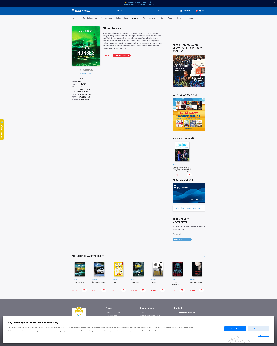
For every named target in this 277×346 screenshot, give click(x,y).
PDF (90, 74)
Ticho (114, 282)
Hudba (118, 18)
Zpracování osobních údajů (150, 315)
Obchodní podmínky (114, 312)
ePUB (84, 74)
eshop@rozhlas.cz (187, 312)
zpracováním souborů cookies (47, 331)
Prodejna (190, 18)
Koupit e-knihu (120, 56)
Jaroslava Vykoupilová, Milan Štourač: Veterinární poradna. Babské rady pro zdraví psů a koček (182, 170)
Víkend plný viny (78, 282)
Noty (162, 18)
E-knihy (135, 18)
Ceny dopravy (111, 315)
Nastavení (258, 329)
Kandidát (154, 282)
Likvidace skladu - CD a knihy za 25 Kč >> (138, 4)
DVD (143, 18)
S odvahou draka (196, 282)
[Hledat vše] (158, 11)
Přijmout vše (235, 329)
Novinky (75, 18)
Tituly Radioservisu (89, 18)
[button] (186, 10)
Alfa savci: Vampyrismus (175, 283)
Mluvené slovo (106, 18)
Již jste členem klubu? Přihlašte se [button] (188, 208)
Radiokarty (152, 18)
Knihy (126, 18)
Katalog (180, 18)
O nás (142, 312)
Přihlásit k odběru (182, 240)
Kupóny (171, 18)
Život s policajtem (98, 282)
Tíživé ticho (135, 282)
